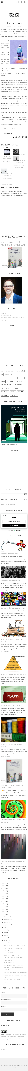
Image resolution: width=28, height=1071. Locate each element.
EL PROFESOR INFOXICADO (11, 955)
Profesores (18, 385)
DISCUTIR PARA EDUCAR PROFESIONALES (7, 176)
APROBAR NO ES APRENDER (12, 980)
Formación (8, 374)
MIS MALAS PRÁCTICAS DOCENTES (11, 705)
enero (6, 943)
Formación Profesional (8, 378)
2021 (4, 896)
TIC (2, 388)
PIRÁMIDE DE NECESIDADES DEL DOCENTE (13, 674)
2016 (4, 909)
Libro (3, 381)
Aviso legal (4, 1049)
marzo (6, 938)
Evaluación (20, 371)
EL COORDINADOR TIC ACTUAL (10, 554)
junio (5, 930)
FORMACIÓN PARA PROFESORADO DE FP (12, 318)
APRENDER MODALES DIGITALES (13, 965)
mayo (5, 932)
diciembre (7, 917)
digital (13, 391)
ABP (2, 371)
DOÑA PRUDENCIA (9, 953)
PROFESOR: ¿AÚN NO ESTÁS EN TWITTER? (13, 608)
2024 (4, 888)
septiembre (7, 925)
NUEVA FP (19, 381)
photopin (13, 128)
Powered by (10, 530)
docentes (21, 391)
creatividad (4, 391)
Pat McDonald (7, 128)
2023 (4, 891)
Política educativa (7, 385)
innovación (4, 395)
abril (5, 935)
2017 (4, 906)
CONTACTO (4, 320)
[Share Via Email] (26, 137)
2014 (4, 914)
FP (2, 374)
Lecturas (21, 378)
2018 (4, 904)
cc (15, 128)
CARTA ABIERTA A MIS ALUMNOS (10, 580)
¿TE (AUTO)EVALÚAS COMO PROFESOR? (15, 972)
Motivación (10, 381)
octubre (6, 922)
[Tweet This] (16, 137)
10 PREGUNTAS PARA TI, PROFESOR (14, 945)
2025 (4, 886)
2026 (4, 883)
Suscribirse (14, 525)
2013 (4, 982)
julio (5, 927)
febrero (6, 940)
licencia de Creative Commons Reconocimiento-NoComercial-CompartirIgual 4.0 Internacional (13, 1037)
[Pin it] (23, 137)
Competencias (10, 371)
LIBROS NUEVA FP (6, 315)
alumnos (5, 134)
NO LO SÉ (22, 154)
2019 (4, 901)
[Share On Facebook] (20, 137)
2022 (4, 893)
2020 (4, 899)
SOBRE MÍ (3, 313)
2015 (4, 912)
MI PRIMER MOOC (9, 963)
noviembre (7, 919)
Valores (10, 134)
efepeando (9, 1065)
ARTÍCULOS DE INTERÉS (8, 504)
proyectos (14, 395)
